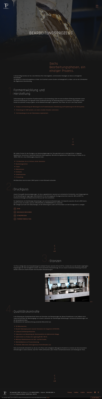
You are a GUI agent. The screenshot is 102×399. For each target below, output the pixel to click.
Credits (83, 392)
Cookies (76, 392)
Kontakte (89, 392)
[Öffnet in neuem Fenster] (95, 392)
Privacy (70, 392)
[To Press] (6, 6)
